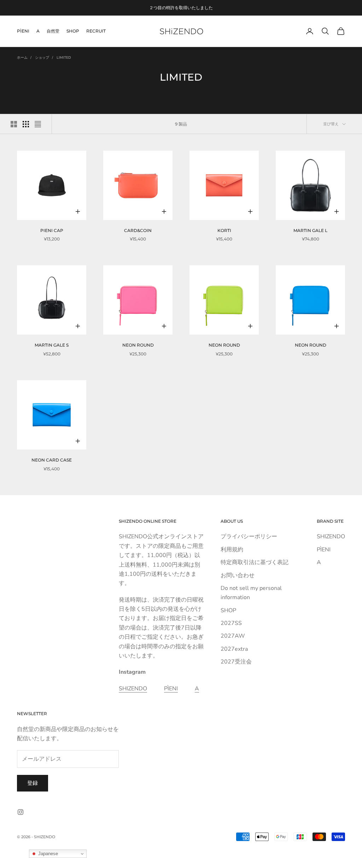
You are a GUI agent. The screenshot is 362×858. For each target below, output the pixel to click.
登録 (32, 783)
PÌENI (23, 31)
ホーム (22, 57)
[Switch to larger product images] (14, 124)
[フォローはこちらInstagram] (20, 812)
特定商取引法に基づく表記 (254, 562)
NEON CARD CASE (52, 460)
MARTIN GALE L (311, 230)
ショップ (42, 57)
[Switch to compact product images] (38, 124)
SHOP (72, 31)
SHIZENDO (133, 688)
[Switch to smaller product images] (26, 124)
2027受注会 (236, 662)
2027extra (234, 649)
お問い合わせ (238, 575)
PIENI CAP (52, 230)
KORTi (225, 230)
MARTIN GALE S (53, 345)
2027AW (233, 636)
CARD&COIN (139, 230)
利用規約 (232, 549)
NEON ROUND (139, 345)
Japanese (47, 853)
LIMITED (64, 57)
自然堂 (53, 31)
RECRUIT (96, 31)
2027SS (231, 623)
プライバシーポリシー (249, 536)
